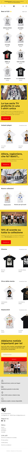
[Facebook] (2, 421)
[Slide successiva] (26, 2)
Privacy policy (4, 440)
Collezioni (3, 429)
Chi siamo (3, 430)
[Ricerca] (4, 6)
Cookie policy (4, 442)
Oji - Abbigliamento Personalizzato (15, 450)
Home (2, 427)
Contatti (3, 432)
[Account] (23, 6)
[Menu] (1, 6)
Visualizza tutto (23, 125)
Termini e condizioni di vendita (9, 437)
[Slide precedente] (1, 2)
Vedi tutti (24, 11)
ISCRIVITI (14, 359)
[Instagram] (4, 421)
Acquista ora (6, 118)
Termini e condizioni (6, 445)
